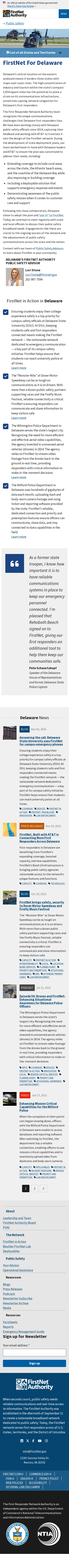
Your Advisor (11, 1265)
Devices (41, 808)
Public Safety (15, 1258)
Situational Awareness (49, 1081)
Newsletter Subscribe (17, 1298)
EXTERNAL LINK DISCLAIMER (23, 1487)
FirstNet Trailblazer (43, 812)
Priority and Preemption (34, 970)
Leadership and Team (17, 1218)
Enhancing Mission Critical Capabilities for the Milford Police (39, 1106)
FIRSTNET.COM (12, 1474)
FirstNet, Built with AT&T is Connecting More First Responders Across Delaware (40, 837)
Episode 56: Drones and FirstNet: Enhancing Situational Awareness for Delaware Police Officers (42, 1001)
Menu (64, 13)
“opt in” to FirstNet (51, 215)
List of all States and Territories (32, 53)
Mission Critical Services (44, 1074)
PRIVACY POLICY (49, 1478)
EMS (37, 973)
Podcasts (9, 1294)
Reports (8, 1327)
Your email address (16, 1345)
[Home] (15, 16)
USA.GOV (25, 1478)
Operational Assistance (18, 1270)
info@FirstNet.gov (34, 1451)
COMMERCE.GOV (39, 1474)
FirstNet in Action (46, 960)
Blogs (6, 1284)
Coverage (28, 808)
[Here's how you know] (34, 4)
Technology (58, 883)
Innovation (50, 1070)
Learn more (18, 368)
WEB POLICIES (14, 1482)
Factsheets (10, 1322)
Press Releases (12, 1289)
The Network (15, 1235)
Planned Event (48, 966)
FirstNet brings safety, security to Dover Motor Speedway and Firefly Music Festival (42, 905)
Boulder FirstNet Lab (17, 1246)
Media (7, 1308)
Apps (25, 1067)
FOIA (8, 1478)
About (10, 1211)
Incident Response (42, 1170)
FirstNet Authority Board (19, 1223)
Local (45, 963)
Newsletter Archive (16, 1303)
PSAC (6, 1227)
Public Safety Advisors (49, 248)
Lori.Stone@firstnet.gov (41, 275)
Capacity (27, 883)
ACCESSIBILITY (38, 1482)
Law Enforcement (46, 815)
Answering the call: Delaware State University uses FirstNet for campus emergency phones (41, 740)
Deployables (43, 1167)
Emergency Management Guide (23, 1332)
